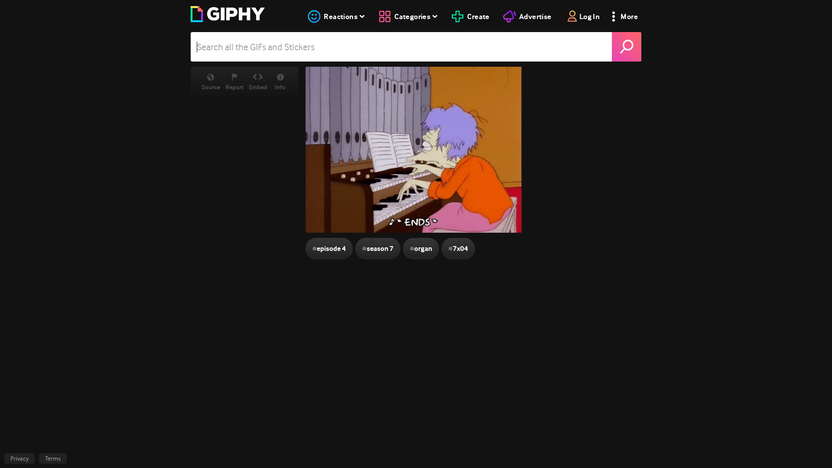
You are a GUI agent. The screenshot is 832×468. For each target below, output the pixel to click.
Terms (53, 458)
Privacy (19, 458)
